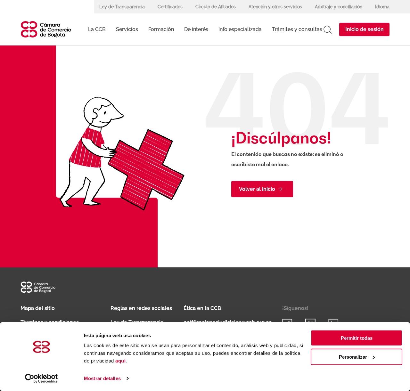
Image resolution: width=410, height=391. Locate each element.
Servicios (127, 29)
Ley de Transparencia (122, 6)
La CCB (97, 29)
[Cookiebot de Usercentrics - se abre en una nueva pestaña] (41, 378)
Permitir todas (357, 338)
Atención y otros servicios (275, 6)
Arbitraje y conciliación (338, 6)
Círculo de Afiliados (215, 6)
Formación (161, 29)
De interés (196, 29)
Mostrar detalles (102, 378)
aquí (120, 360)
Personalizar (353, 357)
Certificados (170, 6)
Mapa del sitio (37, 308)
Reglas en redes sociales (141, 308)
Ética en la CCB (202, 308)
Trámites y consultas (297, 29)
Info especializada (240, 29)
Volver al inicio (257, 189)
